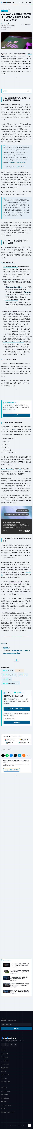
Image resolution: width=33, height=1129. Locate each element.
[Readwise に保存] (23, 755)
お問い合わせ (4, 1094)
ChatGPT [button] (22, 54)
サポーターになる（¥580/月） (16, 709)
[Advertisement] (16, 83)
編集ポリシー (4, 1101)
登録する (16, 1029)
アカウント (4, 1078)
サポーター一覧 (5, 1075)
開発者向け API (5, 1068)
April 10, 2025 (21, 167)
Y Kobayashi (6, 24)
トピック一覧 (4, 1057)
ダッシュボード (5, 1064)
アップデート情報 (5, 1082)
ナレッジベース (5, 1061)
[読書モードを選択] (29, 1125)
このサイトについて (6, 1091)
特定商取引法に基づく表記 (8, 1112)
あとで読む (27, 24)
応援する (3, 1071)
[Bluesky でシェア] (11, 755)
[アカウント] (26, 2)
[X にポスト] (3, 755)
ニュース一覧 (4, 1054)
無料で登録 (17, 722)
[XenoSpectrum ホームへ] (7, 2)
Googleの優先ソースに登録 (12, 770)
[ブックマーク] (23, 2)
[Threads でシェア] (15, 755)
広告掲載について (5, 1098)
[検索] (19, 2)
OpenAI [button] (3, 54)
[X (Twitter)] (3, 1044)
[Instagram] (11, 1044)
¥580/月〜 (16, 415)
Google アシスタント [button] (15, 582)
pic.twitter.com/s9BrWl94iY (17, 162)
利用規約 (3, 1108)
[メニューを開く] (30, 2)
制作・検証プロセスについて (8, 25)
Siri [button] (2, 584)
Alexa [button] (13, 584)
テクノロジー (8, 9)
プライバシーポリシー (6, 1105)
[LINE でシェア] (7, 755)
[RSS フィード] (15, 1044)
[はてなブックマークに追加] (19, 755)
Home (2, 9)
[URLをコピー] (28, 755)
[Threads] (7, 1044)
